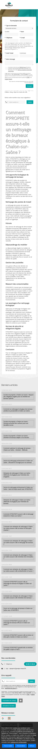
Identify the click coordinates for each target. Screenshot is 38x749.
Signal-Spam (8, 79)
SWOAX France (22, 67)
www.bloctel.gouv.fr (11, 688)
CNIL (28, 77)
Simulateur (9, 363)
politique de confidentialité (19, 742)
